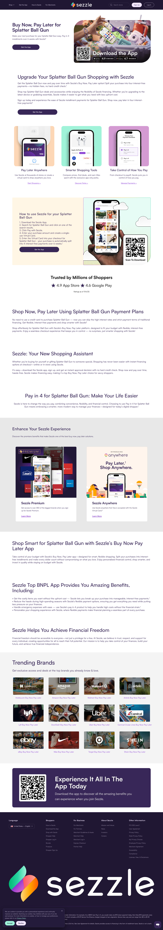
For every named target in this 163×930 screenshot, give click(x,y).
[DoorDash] (64, 713)
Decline (21, 923)
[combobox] (120, 5)
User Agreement (134, 829)
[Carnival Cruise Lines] (134, 713)
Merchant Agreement (136, 846)
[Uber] (99, 713)
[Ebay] (28, 740)
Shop (10, 5)
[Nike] (64, 740)
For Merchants (50, 5)
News (103, 829)
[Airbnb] (134, 686)
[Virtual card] (34, 146)
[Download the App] (112, 39)
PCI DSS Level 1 (134, 825)
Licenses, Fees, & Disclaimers (139, 857)
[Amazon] (64, 686)
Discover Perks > (81, 183)
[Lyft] (28, 713)
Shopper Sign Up (52, 850)
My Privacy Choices (135, 839)
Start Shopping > (34, 183)
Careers (104, 836)
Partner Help (78, 846)
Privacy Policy (134, 832)
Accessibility (133, 850)
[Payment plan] (129, 146)
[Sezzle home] (81, 4)
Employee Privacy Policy (137, 843)
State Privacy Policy (135, 836)
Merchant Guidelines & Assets (84, 832)
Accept (10, 923)
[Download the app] (81, 787)
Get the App (23, 5)
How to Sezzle (36, 5)
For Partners (78, 829)
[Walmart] (99, 686)
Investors (104, 832)
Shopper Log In (51, 839)
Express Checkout (80, 843)
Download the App (52, 829)
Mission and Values (107, 825)
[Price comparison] (81, 146)
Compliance (133, 854)
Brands (48, 843)
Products (49, 846)
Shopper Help (50, 836)
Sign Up (136, 5)
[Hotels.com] (28, 686)
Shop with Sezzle (51, 832)
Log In (149, 5)
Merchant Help (79, 836)
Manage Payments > (129, 183)
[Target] (99, 740)
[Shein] (134, 740)
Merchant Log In (79, 839)
